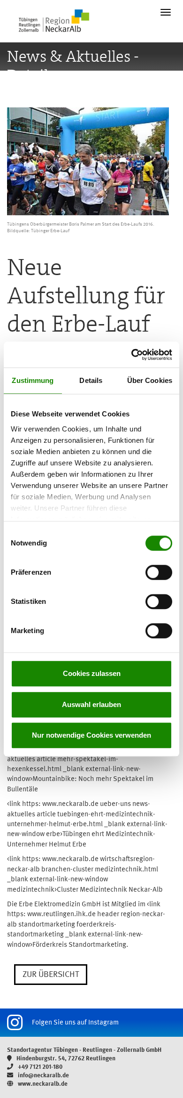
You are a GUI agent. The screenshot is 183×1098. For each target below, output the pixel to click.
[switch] (158, 572)
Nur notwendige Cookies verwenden (91, 735)
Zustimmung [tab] (32, 380)
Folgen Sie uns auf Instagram (75, 1022)
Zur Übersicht (51, 974)
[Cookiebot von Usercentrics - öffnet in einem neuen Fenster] (131, 355)
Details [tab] (90, 380)
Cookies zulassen (92, 673)
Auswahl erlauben (91, 704)
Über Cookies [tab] (149, 380)
